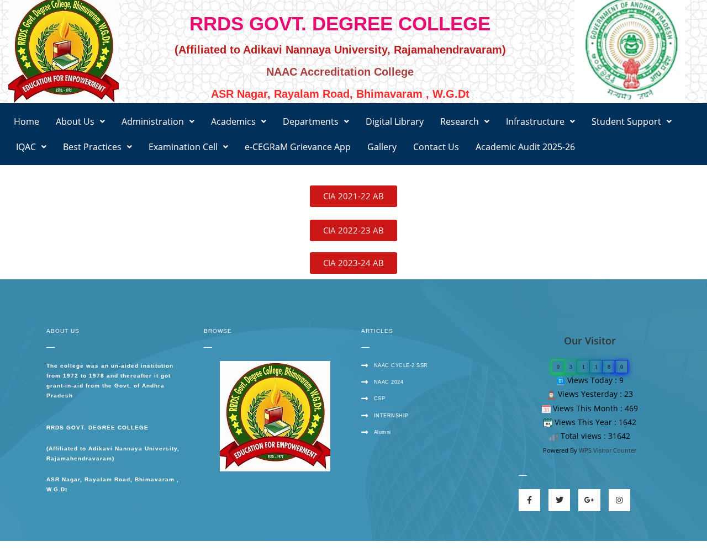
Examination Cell (183, 147)
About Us (75, 121)
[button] (80, 121)
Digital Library (395, 121)
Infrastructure (535, 121)
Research (459, 121)
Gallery (382, 147)
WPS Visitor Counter (607, 450)
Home (26, 121)
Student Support (626, 121)
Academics (233, 121)
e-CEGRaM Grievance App (298, 147)
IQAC (25, 147)
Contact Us (436, 147)
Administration (153, 121)
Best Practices (92, 147)
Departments (311, 121)
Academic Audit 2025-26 (525, 147)
